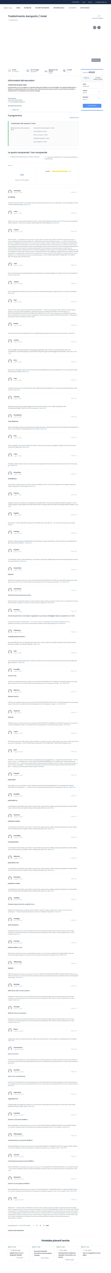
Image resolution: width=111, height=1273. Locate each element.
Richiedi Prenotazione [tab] (98, 78)
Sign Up (90, 2)
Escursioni (27, 8)
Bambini (85, 97)
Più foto (97, 60)
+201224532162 (75, 2)
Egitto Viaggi (85, 8)
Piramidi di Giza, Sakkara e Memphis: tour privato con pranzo (67, 1255)
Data (84, 84)
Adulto (85, 91)
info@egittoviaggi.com (101, 2)
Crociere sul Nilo (58, 8)
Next (47, 1225)
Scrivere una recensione (16, 1230)
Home (18, 8)
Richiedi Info (92, 106)
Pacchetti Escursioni (42, 8)
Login (83, 2)
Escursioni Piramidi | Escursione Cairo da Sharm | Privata (43, 1253)
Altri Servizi (72, 8)
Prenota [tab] (86, 78)
